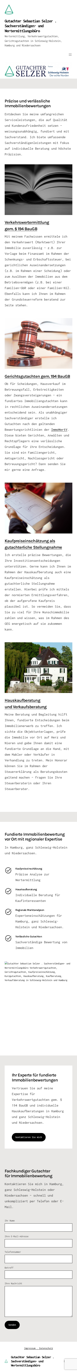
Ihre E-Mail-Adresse (16, 1236)
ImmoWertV (59, 429)
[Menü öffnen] (70, 54)
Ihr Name (10, 1220)
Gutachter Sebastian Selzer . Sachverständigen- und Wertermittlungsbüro (30, 26)
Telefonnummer (13, 1252)
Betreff (9, 1267)
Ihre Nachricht (13, 1283)
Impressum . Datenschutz (38, 1348)
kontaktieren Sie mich (29, 1137)
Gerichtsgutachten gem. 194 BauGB (37, 376)
